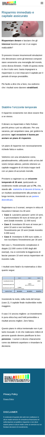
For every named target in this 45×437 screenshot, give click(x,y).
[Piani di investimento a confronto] (22, 284)
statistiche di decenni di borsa (26, 189)
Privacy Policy (8, 399)
